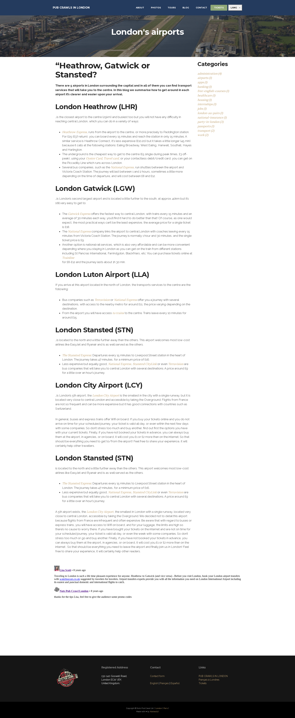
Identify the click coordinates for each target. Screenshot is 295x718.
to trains (118, 313)
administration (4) (209, 73)
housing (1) (205, 100)
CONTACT (201, 7)
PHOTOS (156, 7)
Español (175, 683)
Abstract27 (154, 711)
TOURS (172, 7)
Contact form (157, 676)
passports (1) (206, 126)
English (154, 683)
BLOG (185, 7)
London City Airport (105, 395)
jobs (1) (202, 108)
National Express (122, 167)
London (159, 708)
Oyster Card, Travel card (102, 158)
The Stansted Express (76, 355)
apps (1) (202, 82)
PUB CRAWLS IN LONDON (71, 7)
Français (164, 683)
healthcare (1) (206, 95)
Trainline (68, 258)
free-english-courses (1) (213, 91)
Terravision (102, 300)
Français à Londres (209, 679)
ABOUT (140, 7)
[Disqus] (147, 607)
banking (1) (205, 87)
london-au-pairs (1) (210, 113)
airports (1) (205, 78)
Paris (166, 708)
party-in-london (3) (210, 122)
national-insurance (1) (212, 117)
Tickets (203, 683)
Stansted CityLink (145, 364)
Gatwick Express (79, 214)
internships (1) (207, 104)
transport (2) (206, 131)
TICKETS (219, 7)
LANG (234, 7)
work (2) (203, 135)
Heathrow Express (74, 132)
